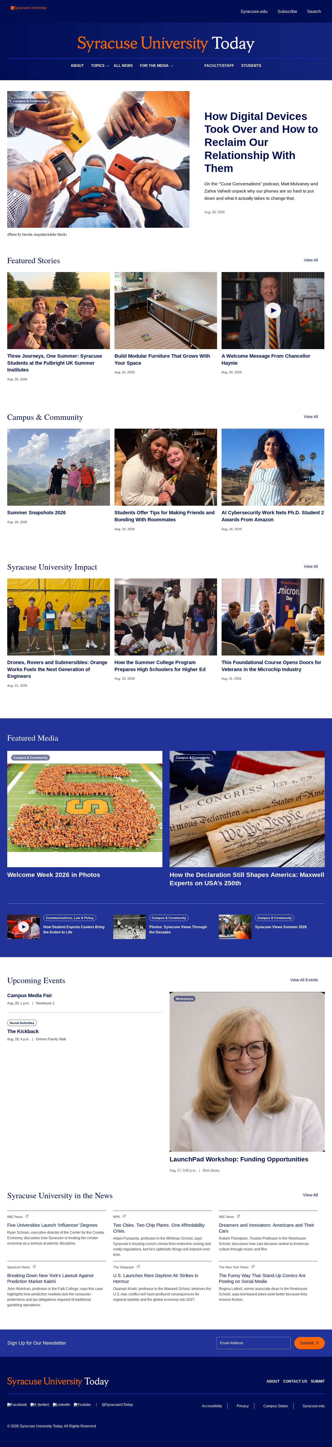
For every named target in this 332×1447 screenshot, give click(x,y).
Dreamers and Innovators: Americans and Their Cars (266, 1228)
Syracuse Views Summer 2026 (281, 927)
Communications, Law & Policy (70, 918)
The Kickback (23, 1031)
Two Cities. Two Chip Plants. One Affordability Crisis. (159, 1228)
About (77, 66)
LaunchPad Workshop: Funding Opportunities (239, 1159)
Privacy (243, 1406)
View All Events (304, 980)
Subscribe (287, 11)
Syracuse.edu (254, 11)
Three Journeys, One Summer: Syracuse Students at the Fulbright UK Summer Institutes (54, 363)
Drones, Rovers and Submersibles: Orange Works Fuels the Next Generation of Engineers (57, 669)
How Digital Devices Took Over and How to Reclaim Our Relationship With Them (261, 142)
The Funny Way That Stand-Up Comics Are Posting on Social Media (262, 1278)
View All (311, 260)
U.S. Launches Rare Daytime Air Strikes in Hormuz (155, 1278)
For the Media (154, 66)
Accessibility (212, 1406)
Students (251, 66)
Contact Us (295, 1381)
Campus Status (275, 1406)
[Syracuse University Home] (166, 43)
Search (314, 11)
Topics (98, 66)
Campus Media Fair (29, 995)
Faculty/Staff (219, 66)
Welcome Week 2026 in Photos (53, 874)
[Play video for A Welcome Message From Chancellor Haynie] (273, 310)
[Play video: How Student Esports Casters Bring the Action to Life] (23, 927)
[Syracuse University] (39, 11)
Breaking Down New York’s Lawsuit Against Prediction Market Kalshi (50, 1278)
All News (123, 66)
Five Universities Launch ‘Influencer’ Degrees (52, 1225)
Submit (307, 1343)
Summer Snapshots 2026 (36, 512)
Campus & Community (30, 101)
